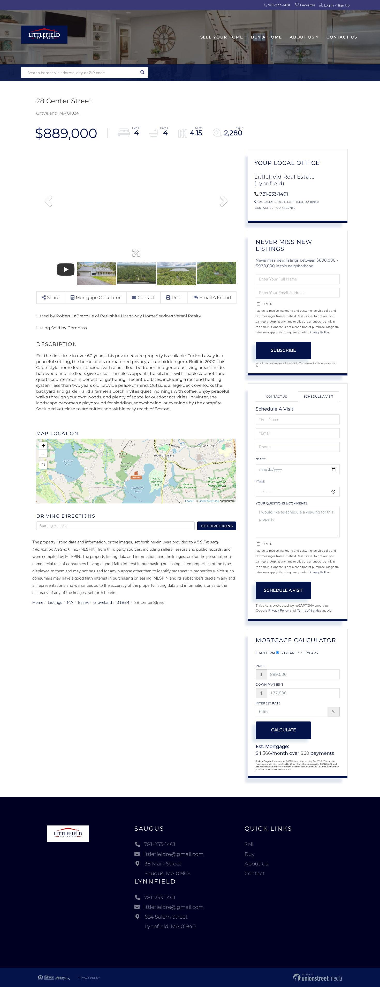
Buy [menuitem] (250, 854)
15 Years (310, 653)
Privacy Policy (319, 332)
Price (261, 666)
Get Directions (217, 526)
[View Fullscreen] (43, 465)
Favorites (307, 5)
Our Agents (285, 208)
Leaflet (189, 501)
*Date (261, 459)
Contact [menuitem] (255, 873)
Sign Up (343, 5)
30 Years (288, 653)
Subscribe (283, 350)
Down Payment (269, 684)
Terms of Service (309, 610)
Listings (55, 602)
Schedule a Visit (318, 396)
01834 (123, 602)
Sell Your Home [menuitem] (221, 37)
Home (37, 602)
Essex (83, 602)
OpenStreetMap (209, 501)
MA (70, 602)
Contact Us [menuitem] (341, 37)
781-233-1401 (278, 5)
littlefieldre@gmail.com (173, 854)
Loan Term (265, 653)
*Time (260, 482)
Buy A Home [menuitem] (266, 37)
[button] (142, 72)
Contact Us (264, 208)
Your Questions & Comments (281, 503)
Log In (329, 5)
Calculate (283, 729)
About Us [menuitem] (302, 37)
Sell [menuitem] (249, 844)
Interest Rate (268, 703)
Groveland (102, 602)
